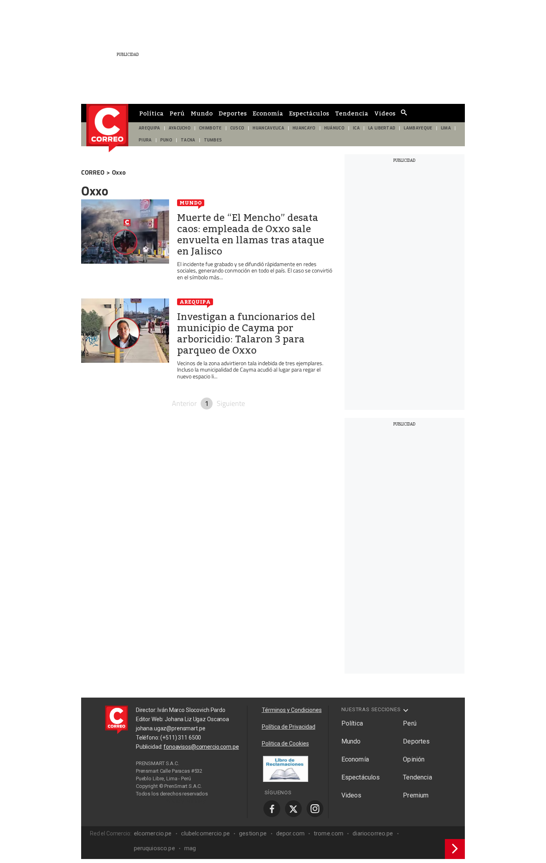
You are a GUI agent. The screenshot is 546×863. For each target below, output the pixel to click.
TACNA (188, 140)
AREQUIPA (149, 128)
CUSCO (237, 128)
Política (151, 113)
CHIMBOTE (210, 128)
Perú (177, 113)
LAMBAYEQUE (418, 128)
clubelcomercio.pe (205, 833)
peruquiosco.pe (154, 848)
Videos (384, 113)
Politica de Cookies (285, 743)
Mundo (202, 113)
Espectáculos (309, 113)
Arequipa (195, 301)
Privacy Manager (187, 801)
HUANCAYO (304, 128)
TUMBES (213, 140)
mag (190, 848)
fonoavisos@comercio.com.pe (201, 747)
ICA (356, 128)
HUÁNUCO (334, 128)
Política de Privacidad (288, 727)
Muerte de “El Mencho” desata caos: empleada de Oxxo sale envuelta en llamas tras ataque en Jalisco (250, 234)
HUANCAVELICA (268, 128)
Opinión (413, 759)
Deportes (233, 113)
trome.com (328, 833)
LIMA (446, 128)
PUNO (166, 140)
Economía (268, 113)
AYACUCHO (180, 128)
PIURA (145, 140)
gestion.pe (253, 833)
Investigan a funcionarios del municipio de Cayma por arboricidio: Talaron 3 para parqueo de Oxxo (246, 333)
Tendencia (351, 113)
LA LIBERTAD (382, 128)
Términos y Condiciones (292, 710)
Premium (415, 795)
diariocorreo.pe (373, 833)
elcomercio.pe (153, 833)
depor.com (290, 833)
